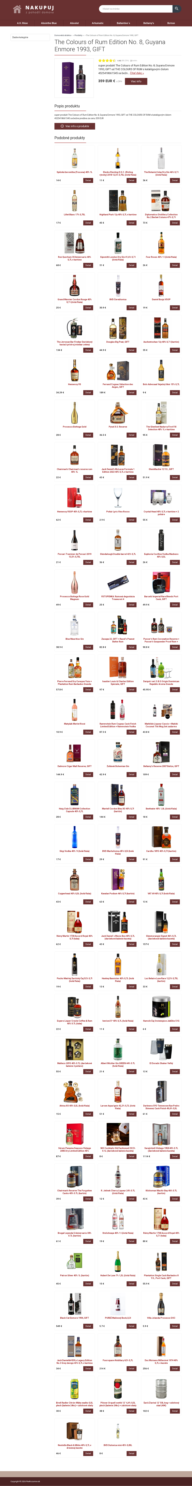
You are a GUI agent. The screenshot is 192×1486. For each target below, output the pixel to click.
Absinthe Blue (49, 23)
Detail (88, 180)
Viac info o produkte (74, 126)
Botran (171, 23)
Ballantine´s (123, 23)
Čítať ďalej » (137, 73)
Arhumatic (98, 23)
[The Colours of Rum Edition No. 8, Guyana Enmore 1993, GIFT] (74, 78)
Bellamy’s (148, 23)
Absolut (74, 23)
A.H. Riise (22, 23)
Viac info (136, 81)
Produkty (78, 35)
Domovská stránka (62, 35)
